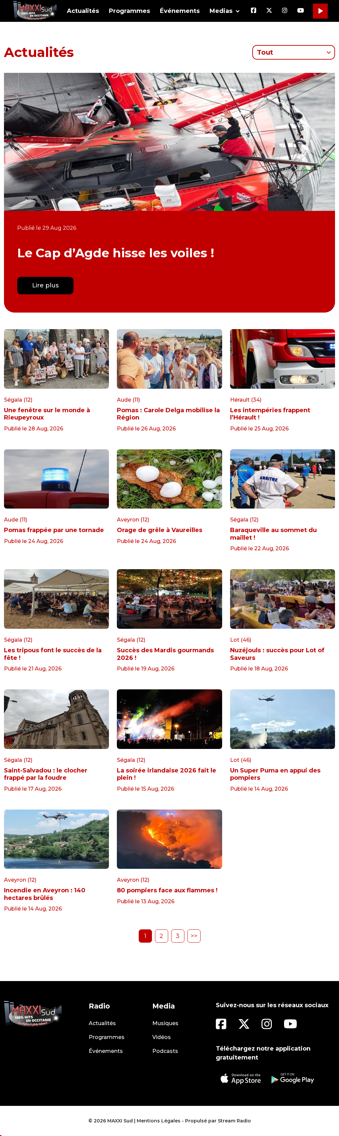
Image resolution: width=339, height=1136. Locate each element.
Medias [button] (221, 11)
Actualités (83, 11)
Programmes (129, 11)
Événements (180, 11)
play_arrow (320, 11)
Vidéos (161, 1037)
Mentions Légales (158, 1121)
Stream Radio (234, 1121)
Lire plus (45, 285)
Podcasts (165, 1051)
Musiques (165, 1023)
